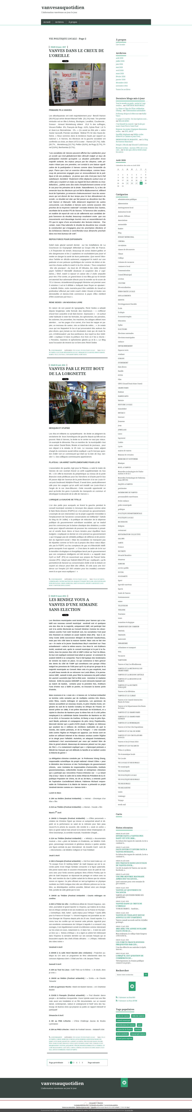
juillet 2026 (120, 61)
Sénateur (121, 559)
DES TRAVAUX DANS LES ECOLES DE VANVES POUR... (131, 864)
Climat (120, 254)
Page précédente (56, 1062)
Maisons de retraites (126, 455)
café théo (66, 1047)
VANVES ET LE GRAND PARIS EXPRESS (129, 717)
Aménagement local (125, 208)
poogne (100, 1041)
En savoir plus (129, 1110)
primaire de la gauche (86, 352)
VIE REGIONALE (124, 783)
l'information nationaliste (135, 110)
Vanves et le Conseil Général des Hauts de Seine (130, 701)
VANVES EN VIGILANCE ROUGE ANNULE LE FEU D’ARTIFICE (130, 916)
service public (123, 568)
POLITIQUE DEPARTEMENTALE (130, 513)
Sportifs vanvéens (125, 585)
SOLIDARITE (123, 576)
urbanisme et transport (127, 647)
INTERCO (121, 413)
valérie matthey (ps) (66, 581)
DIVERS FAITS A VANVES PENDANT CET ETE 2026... (130, 837)
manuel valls (53, 354)
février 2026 (120, 76)
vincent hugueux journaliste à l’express (88, 1045)
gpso (139, 1025)
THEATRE (121, 610)
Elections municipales (126, 337)
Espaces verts (123, 350)
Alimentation (123, 203)
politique (121, 509)
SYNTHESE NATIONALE (135, 105)
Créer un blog (92, 1103)
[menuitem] (47, 22)
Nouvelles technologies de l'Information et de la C (131, 473)
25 (127, 183)
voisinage (121, 796)
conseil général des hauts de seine (82, 1047)
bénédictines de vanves (126, 1025)
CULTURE (121, 283)
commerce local (124, 266)
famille (120, 371)
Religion (121, 526)
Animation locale (124, 212)
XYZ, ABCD (129, 131)
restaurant (122, 530)
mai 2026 (119, 67)
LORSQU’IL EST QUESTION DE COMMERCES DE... (129, 956)
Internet (121, 417)
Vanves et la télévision (126, 691)
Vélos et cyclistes (124, 750)
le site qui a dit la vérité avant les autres (131, 151)
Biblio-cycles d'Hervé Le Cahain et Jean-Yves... (129, 135)
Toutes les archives (123, 89)
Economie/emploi (124, 316)
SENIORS (121, 564)
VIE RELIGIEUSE (124, 788)
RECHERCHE (123, 522)
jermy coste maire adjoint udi (59, 1041)
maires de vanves (124, 451)
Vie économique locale (126, 754)
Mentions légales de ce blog (83, 1107)
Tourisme (121, 614)
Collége (121, 258)
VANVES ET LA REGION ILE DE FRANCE (129, 680)
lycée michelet (122, 1034)
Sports (120, 589)
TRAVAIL (121, 631)
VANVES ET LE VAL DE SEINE (129, 731)
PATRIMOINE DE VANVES (127, 492)
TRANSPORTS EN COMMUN (128, 626)
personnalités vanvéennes (128, 497)
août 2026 (119, 58)
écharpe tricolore (86, 581)
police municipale (125, 505)
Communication (124, 270)
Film (119, 379)
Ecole (120, 308)
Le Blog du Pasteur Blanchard (132, 140)
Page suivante (94, 1062)
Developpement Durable (127, 304)
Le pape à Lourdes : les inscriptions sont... (132, 119)
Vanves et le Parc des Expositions (130, 727)
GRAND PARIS (123, 388)
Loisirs (120, 442)
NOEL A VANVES (124, 467)
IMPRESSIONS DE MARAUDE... (127, 139)
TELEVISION (123, 606)
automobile (122, 224)
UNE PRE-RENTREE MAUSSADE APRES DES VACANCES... (130, 877)
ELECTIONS (122, 329)
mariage (77, 581)
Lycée (120, 446)
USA (119, 652)
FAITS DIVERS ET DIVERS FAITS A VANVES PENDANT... (131, 850)
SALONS (121, 538)
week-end (122, 804)
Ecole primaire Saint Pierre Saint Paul (130, 125)
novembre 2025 (122, 86)
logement (121, 438)
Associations (122, 220)
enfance (121, 342)
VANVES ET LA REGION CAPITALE (131, 675)
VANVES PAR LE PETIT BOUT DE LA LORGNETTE (76, 371)
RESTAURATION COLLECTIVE (129, 534)
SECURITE (122, 551)
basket (98, 1047)
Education (122, 321)
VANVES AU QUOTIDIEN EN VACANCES (128, 891)
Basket (120, 228)
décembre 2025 (122, 83)
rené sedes (83, 354)
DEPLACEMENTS (124, 296)
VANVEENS (122, 660)
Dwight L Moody (122, 145)
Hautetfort (100, 1103)
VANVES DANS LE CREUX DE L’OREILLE (76, 53)
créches (121, 279)
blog (128, 1107)
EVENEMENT (123, 363)
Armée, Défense (124, 216)
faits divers (122, 367)
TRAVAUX (121, 635)
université (122, 639)
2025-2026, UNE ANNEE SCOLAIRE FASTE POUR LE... (131, 929)
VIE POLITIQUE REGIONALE (129, 779)
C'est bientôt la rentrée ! (125, 124)
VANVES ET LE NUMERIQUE (129, 723)
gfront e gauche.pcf (92, 583)
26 (132, 183)
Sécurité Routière (124, 555)
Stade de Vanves (124, 593)
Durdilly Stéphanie (123, 134)
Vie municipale (124, 767)
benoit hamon (99, 352)
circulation (122, 245)
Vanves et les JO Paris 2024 (128, 742)
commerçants (54, 581)
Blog (120, 233)
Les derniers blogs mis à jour (81, 1105)
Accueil (46, 22)
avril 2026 (120, 70)
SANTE (120, 543)
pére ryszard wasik (90, 1041)
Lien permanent (56, 350)
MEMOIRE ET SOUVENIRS (128, 459)
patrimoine (122, 488)
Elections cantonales (126, 333)
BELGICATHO (124, 121)
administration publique (127, 199)
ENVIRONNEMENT (125, 346)
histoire (121, 400)
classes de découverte (126, 249)
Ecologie (121, 312)
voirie (120, 792)
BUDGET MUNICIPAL (126, 237)
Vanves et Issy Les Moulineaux (129, 664)
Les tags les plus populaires (111, 1105)
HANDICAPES (123, 396)
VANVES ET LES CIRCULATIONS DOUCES (130, 736)
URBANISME (123, 643)
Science (121, 547)
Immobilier (122, 409)
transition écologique (126, 622)
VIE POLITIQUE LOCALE (88, 350)
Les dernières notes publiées (96, 1105)
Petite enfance (123, 501)
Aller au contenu (7, 2)
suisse (120, 601)
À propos (73, 22)
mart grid (88, 1043)
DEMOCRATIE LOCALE (126, 291)
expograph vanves (72, 354)
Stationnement (123, 597)
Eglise (120, 325)
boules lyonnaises (59, 1050)
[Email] (132, 986)
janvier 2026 (120, 80)
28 (141, 183)
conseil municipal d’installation (67, 1039)
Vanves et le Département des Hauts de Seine (132, 707)
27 (136, 183)
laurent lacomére (76, 1041)
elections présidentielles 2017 (67, 352)
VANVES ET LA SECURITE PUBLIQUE (127, 686)
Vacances (121, 656)
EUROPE (121, 358)
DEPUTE (121, 300)
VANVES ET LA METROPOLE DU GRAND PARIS (130, 669)
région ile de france (124, 1029)
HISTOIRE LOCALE (125, 404)
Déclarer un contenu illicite (68, 1107)
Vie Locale (76, 350)
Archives (59, 22)
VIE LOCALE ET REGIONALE (129, 763)
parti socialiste (79, 583)
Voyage (121, 800)
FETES (120, 375)
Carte (119, 814)
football (62, 354)
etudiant (121, 354)
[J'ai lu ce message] (190, 1110)
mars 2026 (120, 73)
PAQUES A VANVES (125, 484)
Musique (121, 463)
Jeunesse (121, 421)
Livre (120, 434)
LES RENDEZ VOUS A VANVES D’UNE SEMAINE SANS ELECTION (73, 604)
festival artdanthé (67, 1045)
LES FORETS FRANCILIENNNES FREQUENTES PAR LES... (130, 943)
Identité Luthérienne (140, 145)
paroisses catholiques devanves (73, 1043)
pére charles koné (55, 1043)
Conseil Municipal (125, 275)
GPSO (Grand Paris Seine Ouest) (130, 384)
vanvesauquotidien (63, 7)
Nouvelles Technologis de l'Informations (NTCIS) (132, 479)
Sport (120, 580)
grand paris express (124, 1038)
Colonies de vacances (126, 262)
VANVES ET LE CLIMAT (127, 695)
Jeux (119, 425)
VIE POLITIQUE (124, 771)
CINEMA (121, 241)
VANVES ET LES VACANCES (128, 746)
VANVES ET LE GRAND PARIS (129, 712)
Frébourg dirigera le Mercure (127, 114)
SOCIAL (121, 572)
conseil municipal (66, 583)
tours (120, 618)
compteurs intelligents (61, 585)
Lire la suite (120, 44)
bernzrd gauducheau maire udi (90, 1039)
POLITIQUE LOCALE (126, 518)
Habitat (121, 392)
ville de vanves (99, 579)
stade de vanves (71, 1050)
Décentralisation (124, 287)
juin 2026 (119, 64)
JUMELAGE (122, 430)
